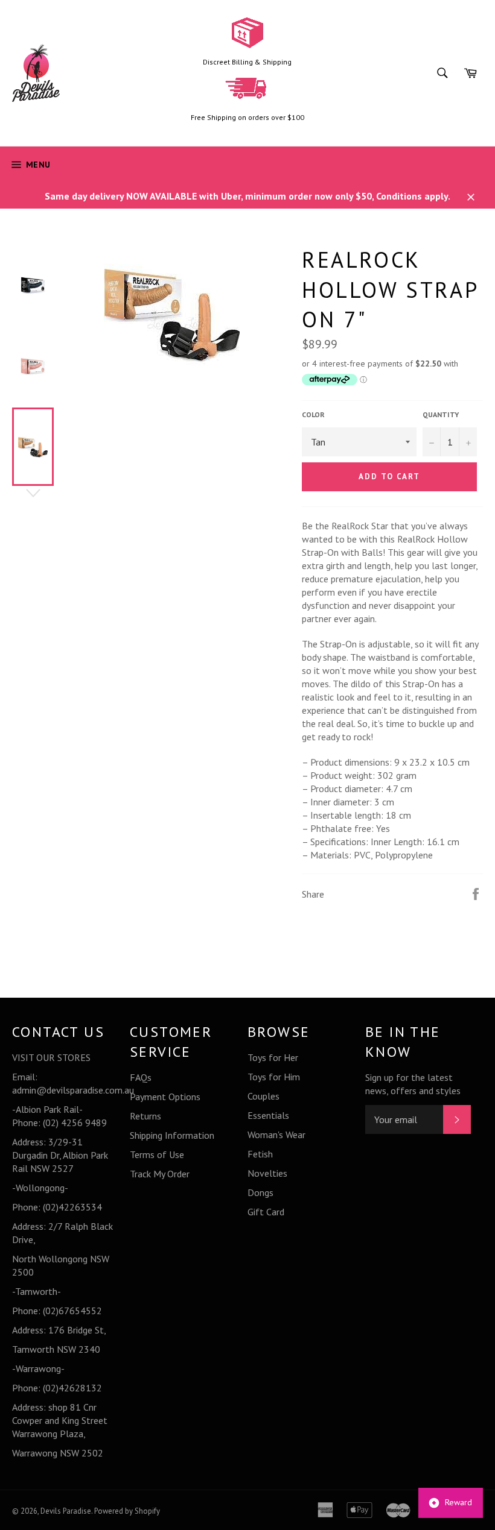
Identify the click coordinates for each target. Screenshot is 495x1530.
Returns (145, 1116)
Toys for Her (273, 1057)
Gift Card (266, 1212)
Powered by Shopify (127, 1511)
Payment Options (165, 1097)
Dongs (260, 1192)
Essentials (268, 1115)
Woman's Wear (276, 1135)
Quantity (441, 414)
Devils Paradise (65, 1511)
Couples (263, 1096)
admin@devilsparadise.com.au (73, 1090)
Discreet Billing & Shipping (247, 61)
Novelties (267, 1173)
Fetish (260, 1154)
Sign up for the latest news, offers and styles (413, 1084)
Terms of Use (157, 1154)
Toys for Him (274, 1077)
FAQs (141, 1077)
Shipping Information (172, 1135)
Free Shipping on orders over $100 (247, 117)
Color (313, 414)
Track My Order (160, 1174)
